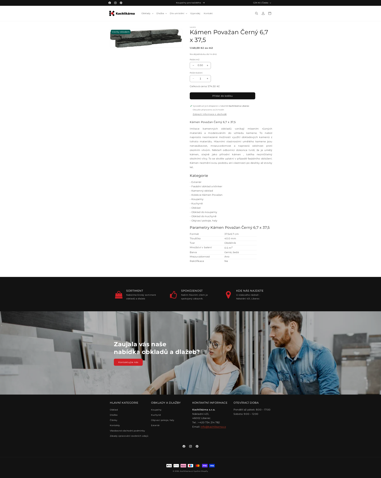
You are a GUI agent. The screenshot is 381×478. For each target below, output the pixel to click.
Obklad (196, 207)
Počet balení (196, 72)
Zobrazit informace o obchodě (210, 114)
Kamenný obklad (202, 190)
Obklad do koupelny (204, 212)
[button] (147, 13)
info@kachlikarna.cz (213, 426)
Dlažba (114, 415)
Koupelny (197, 199)
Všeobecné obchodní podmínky (127, 430)
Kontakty (115, 425)
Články (113, 420)
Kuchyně (197, 203)
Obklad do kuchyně (203, 216)
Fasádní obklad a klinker (206, 186)
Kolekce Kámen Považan (207, 194)
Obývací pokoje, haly (204, 220)
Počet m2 (194, 59)
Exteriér (196, 182)
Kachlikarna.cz (186, 471)
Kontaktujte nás (128, 362)
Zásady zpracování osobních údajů (129, 436)
